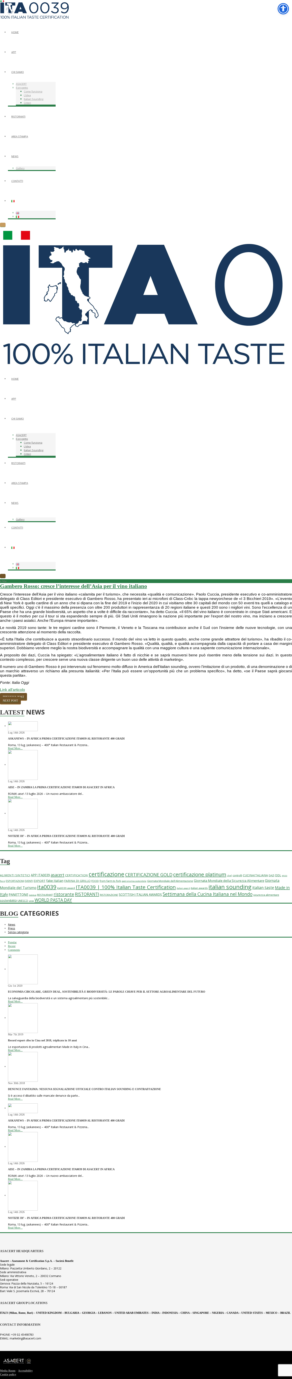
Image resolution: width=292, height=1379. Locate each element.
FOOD (95, 881)
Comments (14, 949)
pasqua (32, 895)
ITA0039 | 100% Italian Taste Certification (126, 887)
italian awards (199, 888)
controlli (237, 875)
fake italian (54, 880)
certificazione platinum (199, 874)
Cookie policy (8, 1374)
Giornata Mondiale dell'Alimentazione (170, 881)
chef (229, 875)
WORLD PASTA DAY (53, 900)
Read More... (15, 748)
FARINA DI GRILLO (77, 881)
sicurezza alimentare (266, 895)
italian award (183, 888)
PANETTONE (18, 894)
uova (31, 900)
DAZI (271, 875)
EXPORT (39, 881)
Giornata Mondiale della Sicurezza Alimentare (229, 880)
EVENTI (29, 881)
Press (11, 928)
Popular (12, 942)
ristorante (64, 894)
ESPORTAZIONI (15, 881)
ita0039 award (66, 888)
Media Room (7, 1370)
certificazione (106, 874)
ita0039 (46, 887)
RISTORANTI (87, 894)
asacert (57, 875)
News (11, 924)
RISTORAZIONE (109, 895)
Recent (11, 946)
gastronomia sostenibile (134, 881)
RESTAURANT (45, 895)
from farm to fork (110, 881)
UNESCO (22, 900)
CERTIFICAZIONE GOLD (148, 875)
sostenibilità (8, 900)
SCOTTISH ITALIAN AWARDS (140, 894)
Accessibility (25, 1370)
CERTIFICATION (76, 875)
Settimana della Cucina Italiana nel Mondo (207, 894)
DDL (278, 875)
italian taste (263, 887)
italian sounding (230, 887)
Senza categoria (18, 932)
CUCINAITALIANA (255, 875)
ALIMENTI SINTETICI (15, 875)
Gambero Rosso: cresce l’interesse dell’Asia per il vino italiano (73, 586)
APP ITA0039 (40, 875)
